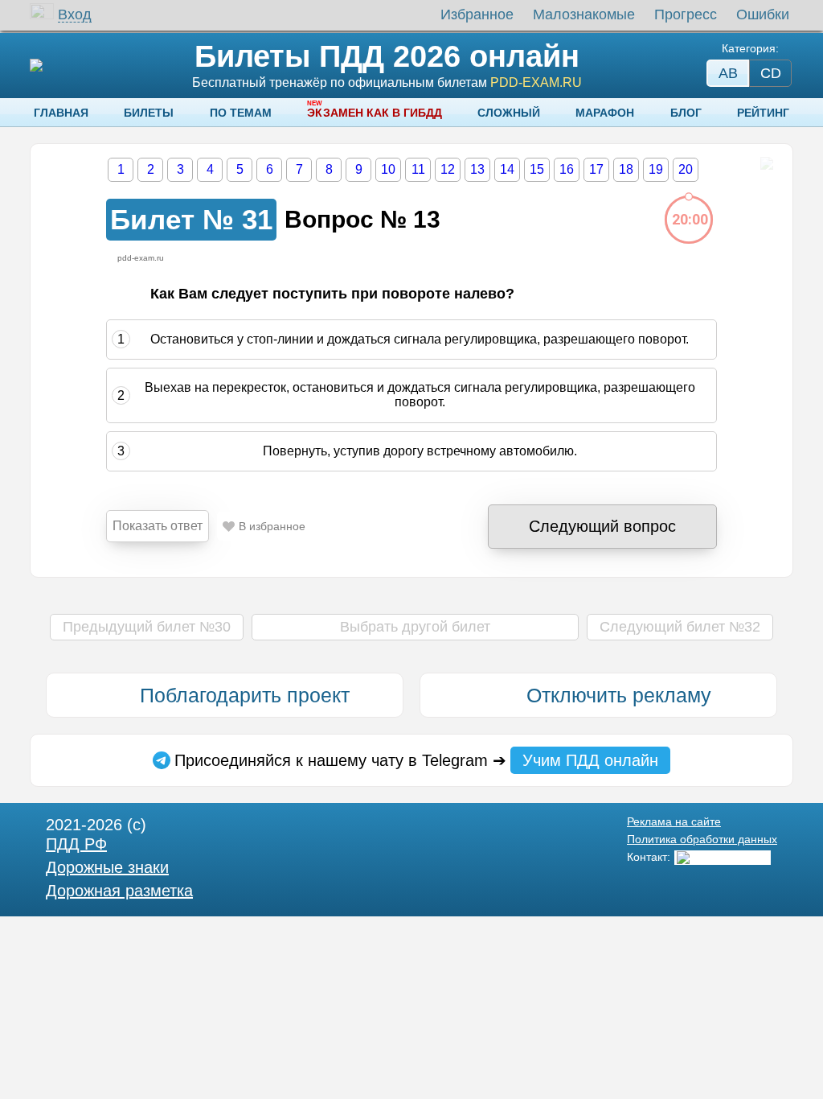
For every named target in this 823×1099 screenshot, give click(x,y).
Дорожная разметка (119, 890)
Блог (686, 112)
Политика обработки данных (702, 839)
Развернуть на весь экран (766, 163)
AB (728, 73)
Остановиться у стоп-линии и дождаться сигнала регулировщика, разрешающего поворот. (419, 339)
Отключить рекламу (618, 695)
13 (477, 169)
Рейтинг (763, 112)
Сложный (508, 112)
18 (626, 169)
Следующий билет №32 (680, 627)
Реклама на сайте (674, 821)
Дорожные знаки (107, 867)
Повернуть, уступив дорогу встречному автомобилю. (420, 451)
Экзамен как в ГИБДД (374, 112)
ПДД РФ (76, 844)
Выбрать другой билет (415, 627)
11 (418, 169)
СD (770, 73)
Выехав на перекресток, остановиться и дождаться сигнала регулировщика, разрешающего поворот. (420, 395)
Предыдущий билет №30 (147, 627)
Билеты (149, 112)
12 (447, 169)
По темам (241, 112)
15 (537, 169)
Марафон (604, 112)
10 (388, 169)
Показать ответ (158, 526)
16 (566, 169)
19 (656, 169)
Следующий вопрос (602, 526)
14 (507, 169)
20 (685, 169)
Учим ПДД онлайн (590, 760)
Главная (61, 112)
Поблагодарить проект (245, 695)
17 (596, 169)
